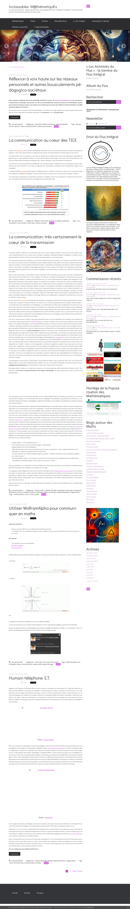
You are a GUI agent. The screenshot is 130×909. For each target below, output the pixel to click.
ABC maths (90, 499)
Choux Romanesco (93, 430)
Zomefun (89, 461)
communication (31, 126)
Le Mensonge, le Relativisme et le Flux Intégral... (102, 286)
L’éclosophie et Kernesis (100, 21)
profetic (23, 223)
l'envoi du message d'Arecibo (55, 748)
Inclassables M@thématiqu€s (33, 6)
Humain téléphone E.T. (29, 678)
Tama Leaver (48, 740)
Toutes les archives (92, 581)
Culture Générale (41, 861)
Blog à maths (91, 444)
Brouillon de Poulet (93, 441)
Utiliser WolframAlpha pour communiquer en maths (43, 510)
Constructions (40, 490)
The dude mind (91, 491)
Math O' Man (91, 483)
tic (29, 494)
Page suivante (77, 871)
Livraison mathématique (95, 466)
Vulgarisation (75, 492)
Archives (45, 21)
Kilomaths (89, 488)
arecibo (38, 863)
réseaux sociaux (41, 223)
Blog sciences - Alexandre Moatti (98, 436)
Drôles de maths (92, 447)
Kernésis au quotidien (20, 27)
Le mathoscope (91, 458)
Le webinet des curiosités (95, 469)
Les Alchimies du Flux (93, 89)
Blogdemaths (91, 452)
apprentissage (48, 664)
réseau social (37, 664)
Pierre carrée (91, 497)
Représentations (62, 124)
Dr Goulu (89, 475)
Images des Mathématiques (96, 472)
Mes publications (60, 21)
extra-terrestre (15, 863)
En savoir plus (90, 907)
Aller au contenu (7, 2)
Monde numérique (58, 490)
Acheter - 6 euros (92, 78)
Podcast (32, 492)
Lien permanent (17, 124)
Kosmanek (90, 317)
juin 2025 (89, 570)
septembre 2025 (92, 561)
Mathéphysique (91, 463)
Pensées (26, 492)
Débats (37, 221)
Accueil (14, 893)
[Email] (88, 6)
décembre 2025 (91, 553)
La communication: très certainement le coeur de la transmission (45, 239)
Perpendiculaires (92, 477)
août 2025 (89, 564)
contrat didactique (37, 321)
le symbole (59, 337)
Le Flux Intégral (79, 21)
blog (18, 664)
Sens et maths (91, 480)
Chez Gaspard (91, 455)
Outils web (44, 221)
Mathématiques (18, 21)
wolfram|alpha (71, 662)
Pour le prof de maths (50, 662)
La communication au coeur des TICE (43, 140)
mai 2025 (89, 572)
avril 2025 (89, 575)
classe (22, 126)
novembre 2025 (91, 556)
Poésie (32, 21)
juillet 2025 (90, 567)
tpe (22, 863)
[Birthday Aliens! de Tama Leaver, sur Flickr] (45, 723)
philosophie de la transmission (64, 471)
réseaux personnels (61, 100)
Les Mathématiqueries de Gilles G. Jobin (100, 438)
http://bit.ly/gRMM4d (17, 545)
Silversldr (49, 817)
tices (32, 494)
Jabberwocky (19, 420)
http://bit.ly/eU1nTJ (17, 548)
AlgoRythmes (91, 486)
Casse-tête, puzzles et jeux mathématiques (101, 450)
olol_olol (89, 285)
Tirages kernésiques (41, 27)
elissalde (89, 295)
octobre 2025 (91, 558)
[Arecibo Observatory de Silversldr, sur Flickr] (45, 793)
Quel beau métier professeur (45, 124)
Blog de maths (91, 494)
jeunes (17, 126)
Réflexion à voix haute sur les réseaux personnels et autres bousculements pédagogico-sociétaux (45, 84)
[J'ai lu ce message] (128, 907)
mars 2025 (90, 578)
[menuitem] (18, 21)
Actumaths (90, 502)
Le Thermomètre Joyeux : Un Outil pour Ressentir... (103, 328)
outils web (31, 223)
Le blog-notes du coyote (95, 433)
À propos (40, 893)
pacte (37, 494)
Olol (87, 306)
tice (19, 223)
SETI (81, 824)
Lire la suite (14, 117)
